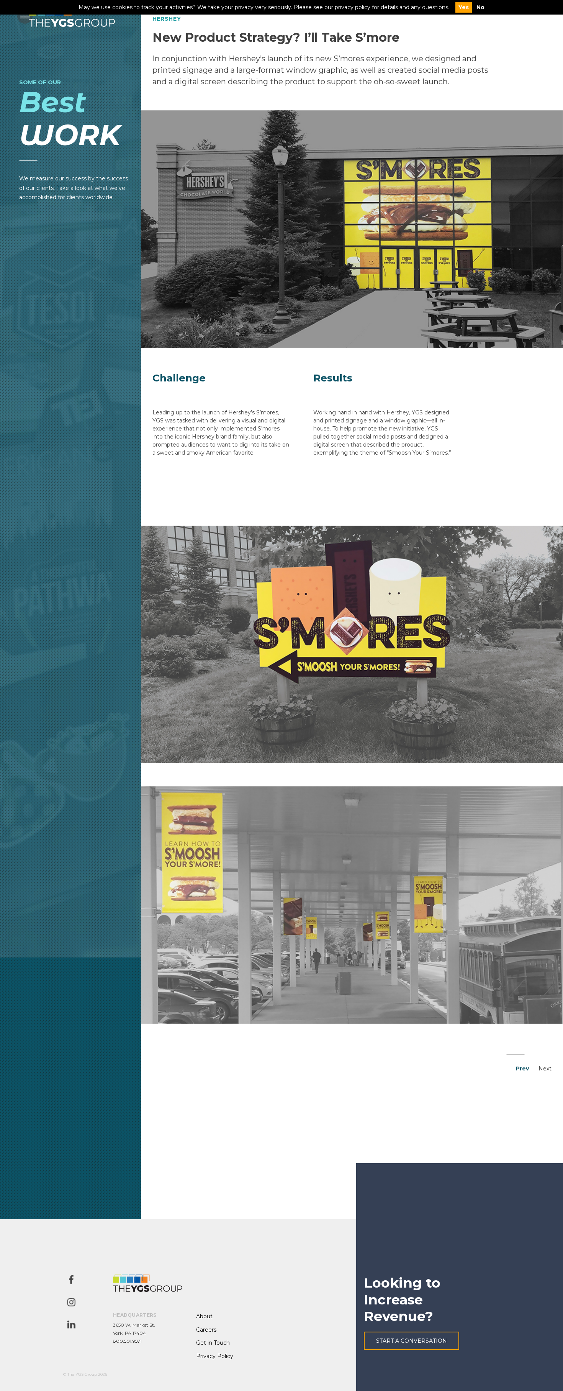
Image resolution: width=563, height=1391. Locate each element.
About (204, 1316)
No (480, 7)
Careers (206, 1329)
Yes (463, 7)
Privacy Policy (214, 1356)
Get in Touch (213, 1342)
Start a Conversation (411, 1340)
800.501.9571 (127, 1341)
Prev (522, 1068)
